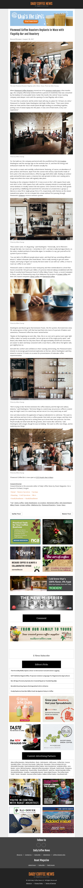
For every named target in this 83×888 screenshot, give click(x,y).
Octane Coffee (62, 274)
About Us (19, 855)
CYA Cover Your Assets (29, 764)
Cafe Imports (44, 762)
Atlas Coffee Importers (17, 762)
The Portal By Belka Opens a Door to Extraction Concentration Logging (35, 671)
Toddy (13, 774)
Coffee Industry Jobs (59, 855)
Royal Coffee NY (43, 770)
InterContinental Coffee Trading (34, 766)
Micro (34, 495)
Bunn (37, 762)
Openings (35, 492)
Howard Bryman (15, 39)
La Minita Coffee (62, 766)
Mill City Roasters (26, 768)
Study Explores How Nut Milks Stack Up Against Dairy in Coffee (32, 691)
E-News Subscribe (41, 655)
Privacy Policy (39, 883)
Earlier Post (16, 514)
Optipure (22, 195)
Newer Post (66, 514)
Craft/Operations (25, 495)
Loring (18, 768)
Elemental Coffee (49, 276)
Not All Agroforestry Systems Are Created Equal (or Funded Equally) (34, 681)
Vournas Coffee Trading (34, 774)
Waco (63, 505)
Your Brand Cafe (62, 774)
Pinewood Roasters (49, 505)
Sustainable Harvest (36, 772)
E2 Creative (62, 161)
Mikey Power (14, 505)
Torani (17, 774)
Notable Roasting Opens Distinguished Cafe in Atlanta (29, 686)
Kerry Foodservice (50, 766)
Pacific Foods (60, 768)
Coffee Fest (60, 762)
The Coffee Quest (63, 772)
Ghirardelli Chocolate (17, 766)
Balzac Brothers (30, 762)
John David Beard (65, 503)
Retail (13, 492)
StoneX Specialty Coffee (62, 770)
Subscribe (37, 855)
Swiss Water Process (50, 772)
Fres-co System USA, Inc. (59, 764)
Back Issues (51, 865)
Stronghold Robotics (17, 772)
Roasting (14, 495)
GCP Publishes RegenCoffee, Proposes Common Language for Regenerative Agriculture (40, 676)
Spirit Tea (51, 770)
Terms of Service (51, 883)
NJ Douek (52, 768)
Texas (58, 505)
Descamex (47, 764)
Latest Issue (32, 865)
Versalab (23, 774)
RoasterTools (24, 770)
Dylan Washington (31, 503)
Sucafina (26, 772)
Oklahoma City (36, 505)
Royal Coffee (33, 770)
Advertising (46, 855)
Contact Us (28, 855)
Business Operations (24, 492)
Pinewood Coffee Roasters (23, 90)
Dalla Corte (39, 764)
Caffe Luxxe (52, 762)
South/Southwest (17, 498)
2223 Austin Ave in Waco (44, 477)
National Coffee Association (40, 768)
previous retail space (53, 90)
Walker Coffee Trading (49, 774)
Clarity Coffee (34, 276)
